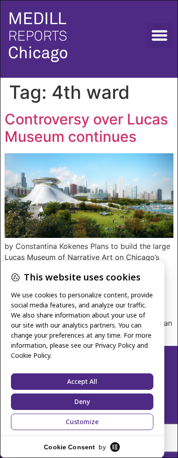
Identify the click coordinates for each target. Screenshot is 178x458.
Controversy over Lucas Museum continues (86, 127)
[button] (160, 35)
